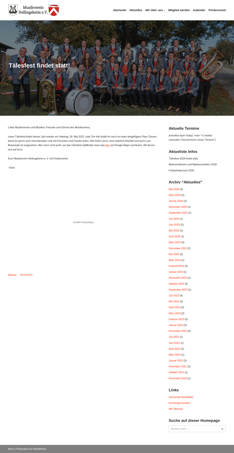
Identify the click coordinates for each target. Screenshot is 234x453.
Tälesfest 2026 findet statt (183, 158)
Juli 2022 (174, 337)
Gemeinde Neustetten (181, 397)
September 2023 (178, 289)
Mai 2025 (174, 230)
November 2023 (178, 277)
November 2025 (178, 207)
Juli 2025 (174, 218)
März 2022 (175, 354)
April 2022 (174, 348)
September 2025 (178, 212)
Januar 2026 (176, 201)
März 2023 (175, 313)
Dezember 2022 (178, 331)
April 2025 (174, 236)
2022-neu (12, 275)
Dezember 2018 (178, 378)
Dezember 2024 (178, 248)
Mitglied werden (179, 10)
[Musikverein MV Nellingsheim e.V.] (34, 10)
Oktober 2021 (176, 372)
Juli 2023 (174, 295)
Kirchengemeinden (179, 403)
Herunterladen (26, 275)
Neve (11, 449)
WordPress (40, 449)
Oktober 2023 (176, 283)
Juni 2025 (174, 224)
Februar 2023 (176, 319)
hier (107, 145)
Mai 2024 (174, 254)
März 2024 (175, 260)
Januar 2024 (176, 272)
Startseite (119, 10)
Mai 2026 (174, 189)
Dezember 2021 (178, 366)
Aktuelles (135, 10)
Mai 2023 (174, 301)
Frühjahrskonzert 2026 (181, 170)
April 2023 (174, 307)
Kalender (199, 10)
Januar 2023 (176, 325)
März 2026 (175, 195)
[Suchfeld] (222, 429)
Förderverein (217, 10)
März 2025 (175, 242)
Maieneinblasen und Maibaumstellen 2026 (193, 164)
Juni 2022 (174, 343)
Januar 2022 (176, 360)
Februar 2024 (176, 266)
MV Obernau (176, 409)
